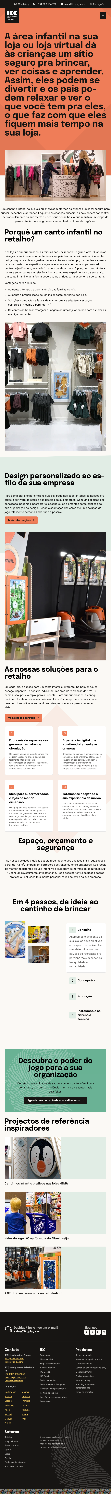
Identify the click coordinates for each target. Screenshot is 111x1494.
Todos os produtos (84, 1392)
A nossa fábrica (47, 1367)
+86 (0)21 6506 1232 (15, 1374)
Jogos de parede (84, 1355)
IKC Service (45, 1376)
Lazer (7, 1454)
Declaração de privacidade (53, 1388)
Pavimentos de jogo (85, 1376)
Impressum (45, 1401)
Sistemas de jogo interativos (89, 1359)
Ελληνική (9, 1405)
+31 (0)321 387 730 (14, 1358)
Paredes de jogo (83, 1380)
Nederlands (10, 1392)
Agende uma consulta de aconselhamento (53, 1100)
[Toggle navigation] (103, 15)
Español (8, 1400)
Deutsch (26, 1396)
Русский (8, 1414)
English (8, 1396)
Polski (7, 1409)
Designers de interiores (15, 1462)
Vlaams (25, 1392)
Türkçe (25, 1414)
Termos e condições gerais (52, 1384)
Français (26, 1400)
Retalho (8, 1437)
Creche (8, 1458)
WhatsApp (23, 4)
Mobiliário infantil (83, 1372)
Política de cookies (49, 1393)
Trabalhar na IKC (48, 1380)
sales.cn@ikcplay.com (15, 1377)
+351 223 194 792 (46, 4)
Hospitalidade (11, 1441)
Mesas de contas (84, 1363)
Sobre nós (45, 1355)
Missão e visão (47, 1359)
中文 (24, 1418)
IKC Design (45, 1372)
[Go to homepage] (12, 15)
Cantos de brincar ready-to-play (91, 1367)
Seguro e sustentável (50, 1363)
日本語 (8, 1423)
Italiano (25, 1405)
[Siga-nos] (86, 1332)
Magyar (8, 1418)
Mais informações (19, 520)
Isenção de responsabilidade (53, 1397)
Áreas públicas (12, 1445)
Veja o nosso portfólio (21, 717)
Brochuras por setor (14, 1466)
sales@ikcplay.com (74, 4)
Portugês (26, 1409)
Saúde (8, 1449)
